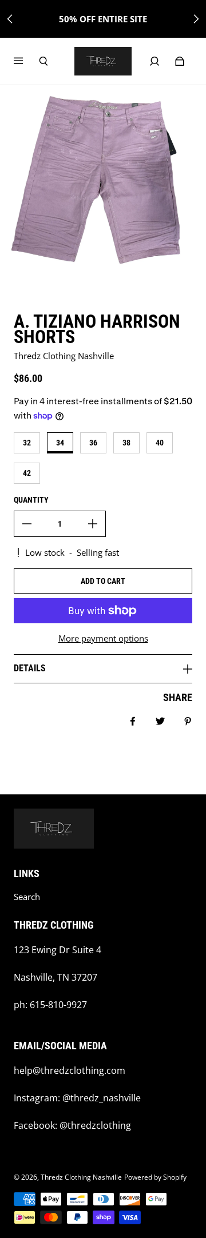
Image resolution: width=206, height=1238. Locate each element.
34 (60, 442)
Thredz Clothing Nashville (81, 1177)
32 (27, 442)
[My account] (154, 61)
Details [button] (30, 668)
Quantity (31, 499)
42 (27, 472)
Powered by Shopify (155, 1177)
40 (160, 442)
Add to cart (103, 581)
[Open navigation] (26, 61)
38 (126, 442)
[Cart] (179, 61)
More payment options (103, 638)
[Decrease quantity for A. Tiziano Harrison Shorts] (26, 523)
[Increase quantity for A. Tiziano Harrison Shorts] (92, 523)
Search (27, 897)
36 (93, 442)
